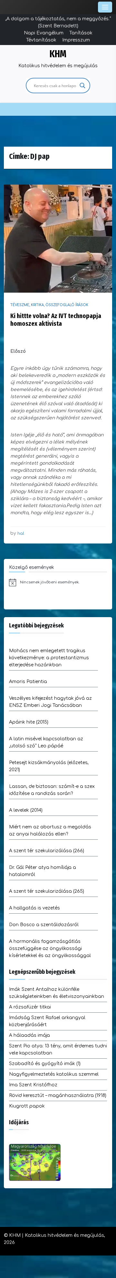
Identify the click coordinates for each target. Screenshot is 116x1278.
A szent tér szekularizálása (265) (46, 891)
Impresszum (76, 40)
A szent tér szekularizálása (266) (46, 850)
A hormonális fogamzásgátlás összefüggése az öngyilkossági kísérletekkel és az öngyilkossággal (50, 948)
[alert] (58, 582)
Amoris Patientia (28, 681)
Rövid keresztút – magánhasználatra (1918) (57, 1095)
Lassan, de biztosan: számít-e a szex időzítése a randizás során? (52, 790)
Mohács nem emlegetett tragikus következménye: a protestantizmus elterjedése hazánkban (49, 657)
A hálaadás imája (29, 1035)
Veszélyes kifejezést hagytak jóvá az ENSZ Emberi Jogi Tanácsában (50, 702)
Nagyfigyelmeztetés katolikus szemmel (54, 1074)
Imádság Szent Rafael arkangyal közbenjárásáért (47, 1021)
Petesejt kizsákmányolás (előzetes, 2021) (49, 766)
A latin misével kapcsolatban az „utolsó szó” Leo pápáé (46, 742)
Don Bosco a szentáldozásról (44, 924)
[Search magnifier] (82, 85)
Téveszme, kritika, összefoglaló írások (49, 305)
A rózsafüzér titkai (30, 1007)
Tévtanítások (41, 40)
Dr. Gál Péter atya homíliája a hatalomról (42, 871)
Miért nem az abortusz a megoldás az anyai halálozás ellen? (50, 830)
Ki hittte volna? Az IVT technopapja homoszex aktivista (55, 319)
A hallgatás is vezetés (34, 908)
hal (20, 533)
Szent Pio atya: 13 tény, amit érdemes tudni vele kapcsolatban (58, 1049)
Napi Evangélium (43, 33)
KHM (58, 54)
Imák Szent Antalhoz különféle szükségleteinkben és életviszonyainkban (56, 993)
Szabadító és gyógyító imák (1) (45, 1063)
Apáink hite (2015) (28, 722)
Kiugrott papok (27, 1106)
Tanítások (80, 33)
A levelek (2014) (26, 810)
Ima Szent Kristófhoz (33, 1084)
